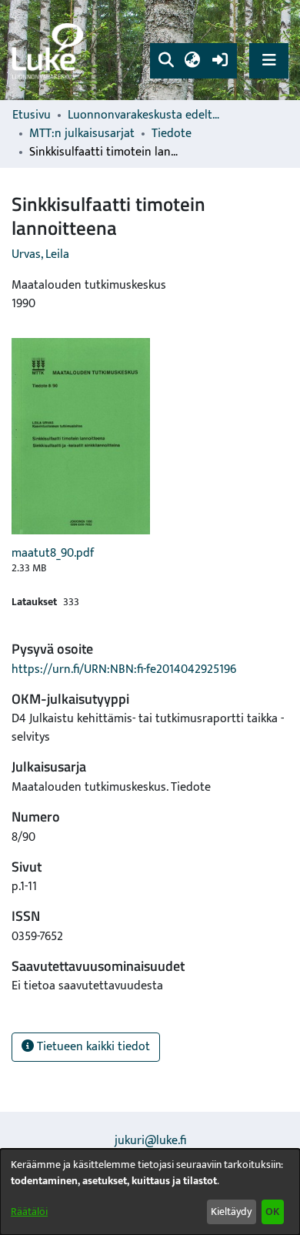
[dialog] (150, 1192)
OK (272, 1211)
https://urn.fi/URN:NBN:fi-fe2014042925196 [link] (124, 669)
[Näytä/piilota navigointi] (268, 60)
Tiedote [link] (172, 134)
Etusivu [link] (31, 115)
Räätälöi (29, 1211)
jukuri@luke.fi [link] (150, 1140)
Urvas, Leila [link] (40, 254)
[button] (165, 61)
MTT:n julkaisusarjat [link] (82, 134)
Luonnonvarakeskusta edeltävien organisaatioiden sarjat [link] (145, 115)
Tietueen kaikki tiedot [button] (92, 1046)
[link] (50, 50)
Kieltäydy (231, 1211)
